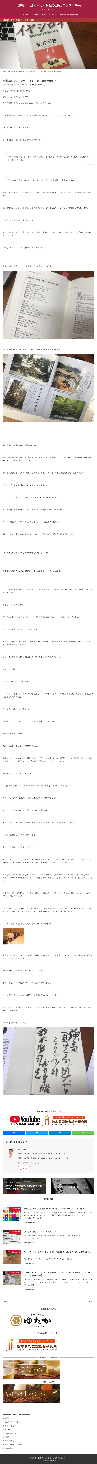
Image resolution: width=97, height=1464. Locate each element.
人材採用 (6, 1418)
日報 (4, 1429)
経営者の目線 (8, 1441)
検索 (90, 1301)
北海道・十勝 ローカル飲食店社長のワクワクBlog (48, 5)
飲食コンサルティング (11, 1444)
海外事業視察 (8, 1433)
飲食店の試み (8, 1448)
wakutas (52, 1461)
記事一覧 (24, 1169)
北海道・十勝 (8, 1426)
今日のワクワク (40, 85)
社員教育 (6, 1437)
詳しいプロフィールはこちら (28, 1163)
